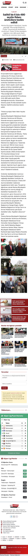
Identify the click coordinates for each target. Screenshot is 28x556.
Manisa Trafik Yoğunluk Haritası (11, 526)
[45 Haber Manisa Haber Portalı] (6, 2)
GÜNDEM (4, 7)
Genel (3, 537)
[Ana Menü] (25, 2)
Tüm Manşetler (7, 529)
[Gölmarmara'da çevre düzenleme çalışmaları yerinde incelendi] (7, 331)
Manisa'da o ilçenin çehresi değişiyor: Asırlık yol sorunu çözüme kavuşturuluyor (6, 351)
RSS (4, 547)
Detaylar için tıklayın (14, 453)
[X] (14, 516)
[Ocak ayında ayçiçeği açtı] (7, 360)
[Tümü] (26, 410)
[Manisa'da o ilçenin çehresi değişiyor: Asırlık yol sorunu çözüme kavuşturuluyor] (7, 344)
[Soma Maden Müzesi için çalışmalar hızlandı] (21, 360)
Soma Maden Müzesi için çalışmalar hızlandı (20, 365)
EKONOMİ (23, 7)
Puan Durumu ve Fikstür (9, 527)
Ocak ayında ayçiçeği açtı (6, 365)
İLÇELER (14, 12)
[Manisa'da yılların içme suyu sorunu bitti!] (21, 331)
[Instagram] (17, 516)
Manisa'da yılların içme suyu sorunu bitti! (20, 336)
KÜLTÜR (11, 540)
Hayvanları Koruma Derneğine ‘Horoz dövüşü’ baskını (19, 350)
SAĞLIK (4, 540)
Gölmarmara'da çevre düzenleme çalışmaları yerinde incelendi (7, 337)
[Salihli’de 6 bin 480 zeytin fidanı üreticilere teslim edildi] (14, 46)
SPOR (16, 7)
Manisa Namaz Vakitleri (9, 524)
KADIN (18, 538)
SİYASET (10, 7)
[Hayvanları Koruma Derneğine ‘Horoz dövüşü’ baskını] (21, 344)
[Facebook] (11, 516)
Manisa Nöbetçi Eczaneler (9, 521)
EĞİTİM (24, 538)
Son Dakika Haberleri (8, 531)
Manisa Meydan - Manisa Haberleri (10, 555)
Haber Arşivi (6, 532)
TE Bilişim (18, 552)
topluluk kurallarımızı (16, 393)
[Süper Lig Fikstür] (26, 458)
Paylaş (4, 56)
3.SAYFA (4, 538)
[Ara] (23, 2)
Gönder (4, 388)
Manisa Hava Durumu (8, 522)
